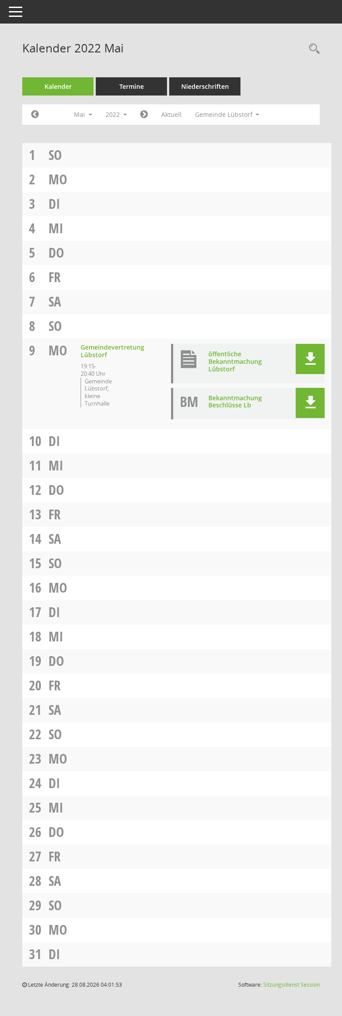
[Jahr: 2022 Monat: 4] (34, 115)
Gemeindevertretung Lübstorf (112, 351)
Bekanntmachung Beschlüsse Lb (235, 402)
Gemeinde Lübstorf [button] (224, 114)
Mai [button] (80, 114)
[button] (310, 359)
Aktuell (171, 114)
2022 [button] (114, 114)
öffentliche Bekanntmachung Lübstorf (235, 361)
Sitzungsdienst (291, 984)
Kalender (58, 86)
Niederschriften (205, 86)
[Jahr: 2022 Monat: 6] (144, 115)
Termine (131, 86)
